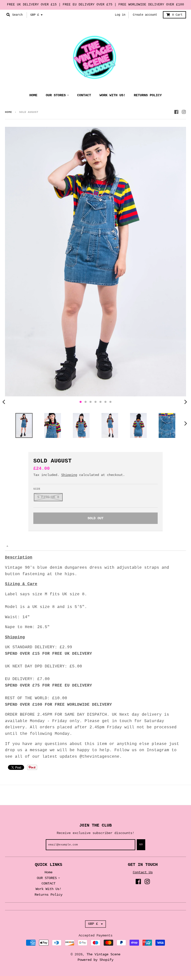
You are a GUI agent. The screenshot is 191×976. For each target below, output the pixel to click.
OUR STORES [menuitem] (56, 95)
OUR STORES (47, 878)
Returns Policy (48, 895)
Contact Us (143, 872)
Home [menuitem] (33, 95)
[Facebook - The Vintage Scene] (176, 112)
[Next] (185, 401)
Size (36, 488)
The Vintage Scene (103, 954)
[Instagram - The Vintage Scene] (184, 112)
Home (8, 112)
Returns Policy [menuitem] (148, 95)
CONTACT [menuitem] (84, 95)
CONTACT (48, 883)
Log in (120, 15)
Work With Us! (48, 889)
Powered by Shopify (95, 960)
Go (141, 844)
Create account (145, 15)
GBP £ (34, 15)
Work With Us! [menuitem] (112, 95)
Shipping (69, 475)
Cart (177, 15)
